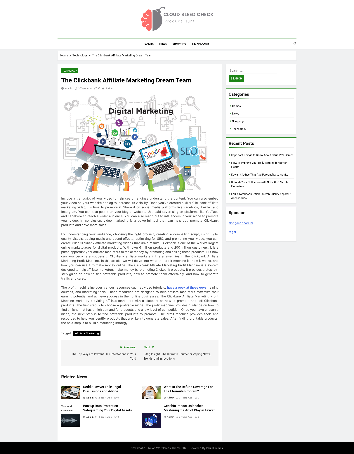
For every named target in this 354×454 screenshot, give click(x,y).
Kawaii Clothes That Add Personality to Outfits (259, 174)
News (163, 43)
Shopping (179, 43)
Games (149, 43)
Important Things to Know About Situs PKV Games (262, 155)
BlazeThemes (214, 448)
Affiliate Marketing (87, 333)
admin (68, 88)
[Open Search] (295, 43)
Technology (200, 43)
